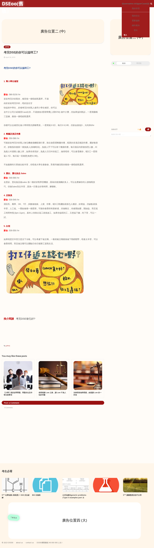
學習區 (138, 63)
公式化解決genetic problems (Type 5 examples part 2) (74, 496)
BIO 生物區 (36, 495)
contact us (30, 542)
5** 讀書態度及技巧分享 (132, 495)
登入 (125, 35)
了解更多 (13, 517)
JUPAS (8, 346)
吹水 (124, 63)
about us (19, 542)
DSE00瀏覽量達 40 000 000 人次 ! (49, 542)
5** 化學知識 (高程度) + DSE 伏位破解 (15, 496)
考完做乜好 (25, 318)
